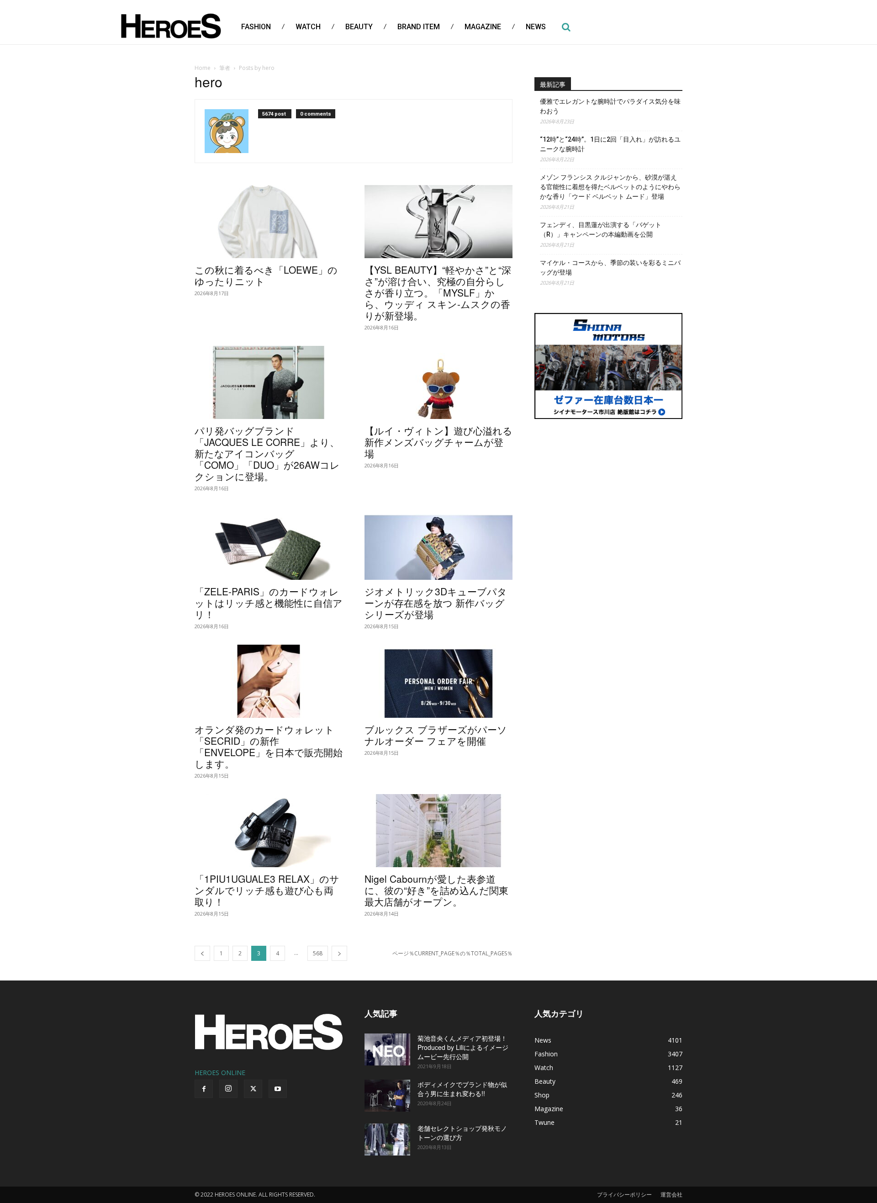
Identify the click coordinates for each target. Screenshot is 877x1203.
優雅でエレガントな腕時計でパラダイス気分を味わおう (610, 106)
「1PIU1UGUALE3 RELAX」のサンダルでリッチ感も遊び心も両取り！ (267, 890)
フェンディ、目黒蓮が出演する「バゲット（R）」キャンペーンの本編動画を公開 (600, 229)
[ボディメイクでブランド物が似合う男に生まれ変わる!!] (387, 1096)
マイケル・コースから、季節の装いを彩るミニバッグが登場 (610, 267)
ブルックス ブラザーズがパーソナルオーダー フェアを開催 (436, 734)
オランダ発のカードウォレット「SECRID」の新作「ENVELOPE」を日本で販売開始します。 (269, 746)
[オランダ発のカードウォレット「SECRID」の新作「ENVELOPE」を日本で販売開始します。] (269, 681)
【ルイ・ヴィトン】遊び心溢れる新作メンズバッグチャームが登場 (438, 442)
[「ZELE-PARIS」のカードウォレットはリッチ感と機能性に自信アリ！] (269, 543)
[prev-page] (202, 953)
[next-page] (339, 953)
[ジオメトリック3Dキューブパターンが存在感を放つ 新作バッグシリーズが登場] (438, 543)
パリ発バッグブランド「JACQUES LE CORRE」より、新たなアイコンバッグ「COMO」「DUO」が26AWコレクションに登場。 (267, 453)
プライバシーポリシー (624, 1194)
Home (203, 68)
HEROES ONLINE (220, 1072)
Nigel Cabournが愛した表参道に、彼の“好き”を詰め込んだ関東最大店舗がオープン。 (436, 890)
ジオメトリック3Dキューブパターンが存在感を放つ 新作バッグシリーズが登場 (436, 602)
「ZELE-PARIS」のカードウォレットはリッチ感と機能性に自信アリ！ (269, 602)
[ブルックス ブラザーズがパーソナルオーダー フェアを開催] (438, 681)
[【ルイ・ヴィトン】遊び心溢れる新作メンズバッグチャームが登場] (438, 382)
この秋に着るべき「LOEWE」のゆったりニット (266, 275)
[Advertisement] (608, 496)
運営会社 (671, 1194)
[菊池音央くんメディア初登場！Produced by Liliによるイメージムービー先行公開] (387, 1049)
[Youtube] (278, 1089)
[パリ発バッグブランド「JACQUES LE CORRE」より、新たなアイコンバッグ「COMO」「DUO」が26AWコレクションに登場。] (269, 382)
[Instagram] (228, 1089)
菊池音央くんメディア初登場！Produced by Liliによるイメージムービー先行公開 (462, 1047)
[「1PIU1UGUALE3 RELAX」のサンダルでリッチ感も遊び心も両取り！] (269, 830)
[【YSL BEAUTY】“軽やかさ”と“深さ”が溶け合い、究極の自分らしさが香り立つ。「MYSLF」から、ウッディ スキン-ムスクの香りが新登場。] (438, 221)
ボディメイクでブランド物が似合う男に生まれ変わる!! (462, 1089)
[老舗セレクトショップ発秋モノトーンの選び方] (387, 1139)
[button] (566, 27)
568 (317, 953)
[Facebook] (204, 1089)
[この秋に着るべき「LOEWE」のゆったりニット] (269, 221)
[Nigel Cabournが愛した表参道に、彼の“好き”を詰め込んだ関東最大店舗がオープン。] (438, 830)
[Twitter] (253, 1089)
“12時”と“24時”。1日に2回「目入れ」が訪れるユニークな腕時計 (610, 144)
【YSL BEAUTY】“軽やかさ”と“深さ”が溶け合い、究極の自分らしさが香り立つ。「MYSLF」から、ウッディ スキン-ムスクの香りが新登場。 (438, 292)
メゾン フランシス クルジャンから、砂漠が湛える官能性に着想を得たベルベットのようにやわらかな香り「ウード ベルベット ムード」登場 (610, 187)
